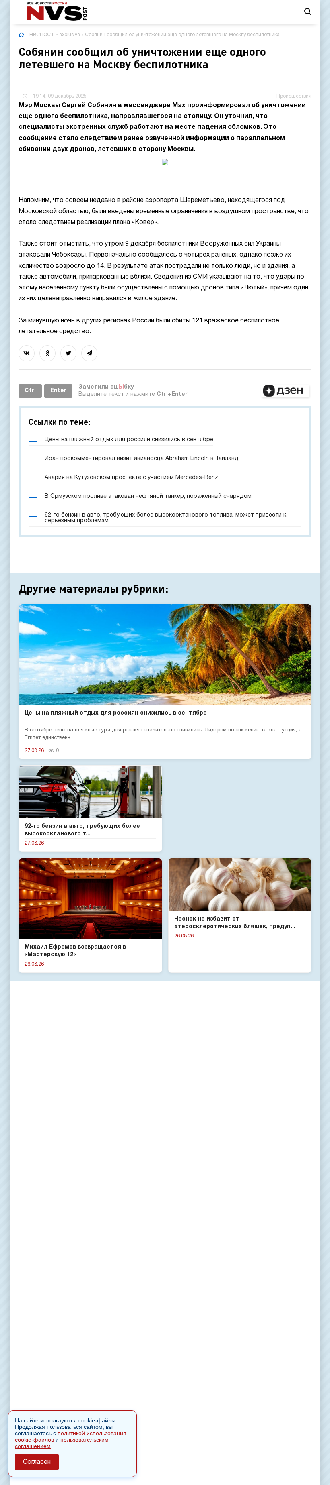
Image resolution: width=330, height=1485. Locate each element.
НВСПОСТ (41, 35)
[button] (285, 391)
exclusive (69, 35)
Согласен (37, 1462)
